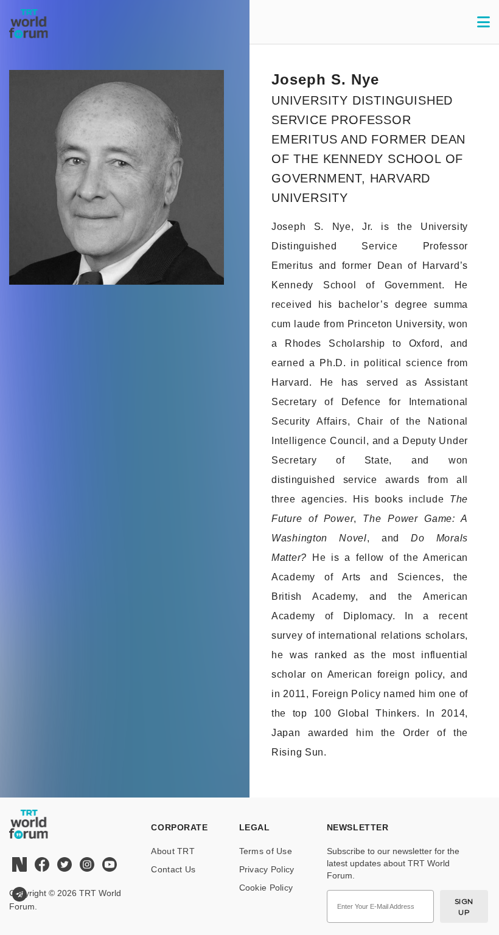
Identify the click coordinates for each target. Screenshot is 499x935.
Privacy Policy (267, 869)
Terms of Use (265, 851)
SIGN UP (464, 907)
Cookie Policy (266, 887)
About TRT (173, 851)
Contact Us (173, 869)
